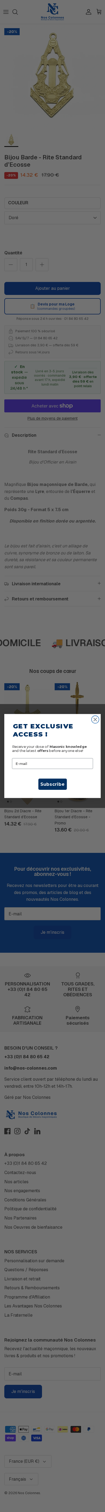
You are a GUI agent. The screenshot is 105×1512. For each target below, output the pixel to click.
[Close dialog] (95, 719)
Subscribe (52, 784)
